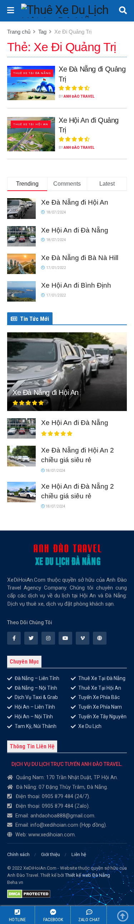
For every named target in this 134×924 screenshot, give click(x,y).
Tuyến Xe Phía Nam (100, 707)
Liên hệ (78, 854)
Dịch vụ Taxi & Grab (36, 697)
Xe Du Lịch (89, 726)
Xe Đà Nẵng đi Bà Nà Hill (79, 257)
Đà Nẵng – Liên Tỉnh (37, 678)
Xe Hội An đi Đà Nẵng (74, 230)
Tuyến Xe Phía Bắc (99, 697)
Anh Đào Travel (79, 96)
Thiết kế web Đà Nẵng (87, 875)
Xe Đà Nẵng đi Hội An (74, 202)
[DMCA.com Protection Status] (28, 892)
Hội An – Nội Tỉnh (34, 716)
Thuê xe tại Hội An (30, 124)
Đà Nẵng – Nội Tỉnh (36, 688)
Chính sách (18, 854)
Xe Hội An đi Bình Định (76, 285)
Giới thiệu (50, 854)
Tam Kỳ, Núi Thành (35, 726)
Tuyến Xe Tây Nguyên (102, 716)
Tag (42, 32)
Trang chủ (18, 32)
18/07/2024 (55, 471)
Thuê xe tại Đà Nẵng (32, 73)
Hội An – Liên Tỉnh (35, 707)
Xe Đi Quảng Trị (72, 32)
